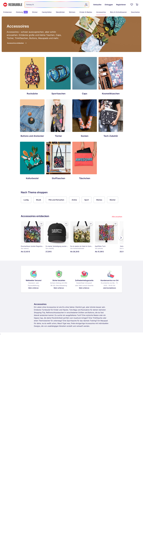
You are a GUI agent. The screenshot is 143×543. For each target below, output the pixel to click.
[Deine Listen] (131, 4)
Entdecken (7, 12)
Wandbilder (60, 12)
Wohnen (72, 12)
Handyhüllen (47, 12)
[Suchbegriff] (86, 5)
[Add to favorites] (41, 223)
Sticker (35, 12)
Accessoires (101, 12)
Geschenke (135, 12)
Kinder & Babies (86, 12)
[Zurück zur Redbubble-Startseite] (12, 5)
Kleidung (21, 12)
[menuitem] (7, 12)
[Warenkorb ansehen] (137, 4)
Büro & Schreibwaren (118, 12)
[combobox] (57, 5)
